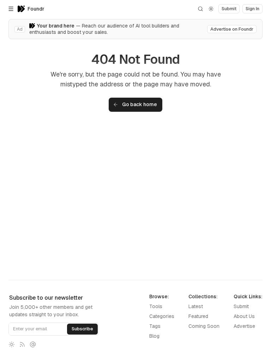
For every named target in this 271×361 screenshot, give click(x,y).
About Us (244, 316)
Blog (154, 336)
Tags (155, 326)
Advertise (244, 326)
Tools (155, 306)
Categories (161, 316)
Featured (198, 316)
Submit (241, 306)
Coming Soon (203, 326)
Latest (195, 306)
